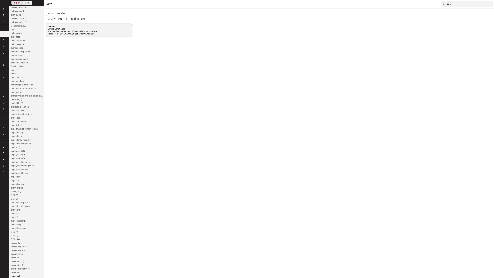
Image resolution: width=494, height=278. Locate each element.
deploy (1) (15, 147)
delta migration (18, 40)
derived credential (19, 221)
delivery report (17, 11)
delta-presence (17, 44)
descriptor (15, 272)
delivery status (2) (19, 22)
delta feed (15, 37)
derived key (16, 224)
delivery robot (17, 15)
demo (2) (15, 73)
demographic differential (22, 85)
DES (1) (14, 232)
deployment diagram (20, 162)
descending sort (18, 250)
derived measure (18, 228)
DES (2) (14, 235)
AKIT (49, 4)
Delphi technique (18, 26)
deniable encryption (20, 107)
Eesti (27, 3)
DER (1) (14, 195)
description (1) (17, 261)
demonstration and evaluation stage (27, 96)
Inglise (17, 3)
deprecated (16, 180)
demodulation (17, 81)
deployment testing (19, 173)
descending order (19, 246)
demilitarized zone (19, 63)
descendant (16, 243)
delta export (16, 33)
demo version (17, 77)
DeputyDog (16, 191)
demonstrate (17, 92)
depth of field (17, 188)
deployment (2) (18, 154)
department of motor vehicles (24, 129)
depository (16, 177)
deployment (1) (18, 151)
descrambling (17, 254)
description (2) (17, 265)
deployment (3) (18, 158)
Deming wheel (17, 66)
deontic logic (17, 125)
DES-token (15, 239)
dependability (17, 132)
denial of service (18, 110)
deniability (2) (17, 103)
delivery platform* (19, 7)
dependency (16, 136)
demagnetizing (18, 48)
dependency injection (20, 140)
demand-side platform (21, 51)
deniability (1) (17, 99)
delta (13, 29)
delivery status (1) (19, 18)
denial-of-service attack (21, 114)
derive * (14, 213)
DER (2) (14, 199)
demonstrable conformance (23, 88)
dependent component (21, 143)
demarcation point (19, 59)
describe (15, 258)
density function (18, 121)
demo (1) (15, 70)
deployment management (22, 165)
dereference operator (20, 202)
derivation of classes (20, 206)
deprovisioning (17, 184)
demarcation (17, 55)
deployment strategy (20, 169)
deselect (16, 276)
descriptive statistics (20, 269)
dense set (15, 118)
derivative (15, 210)
